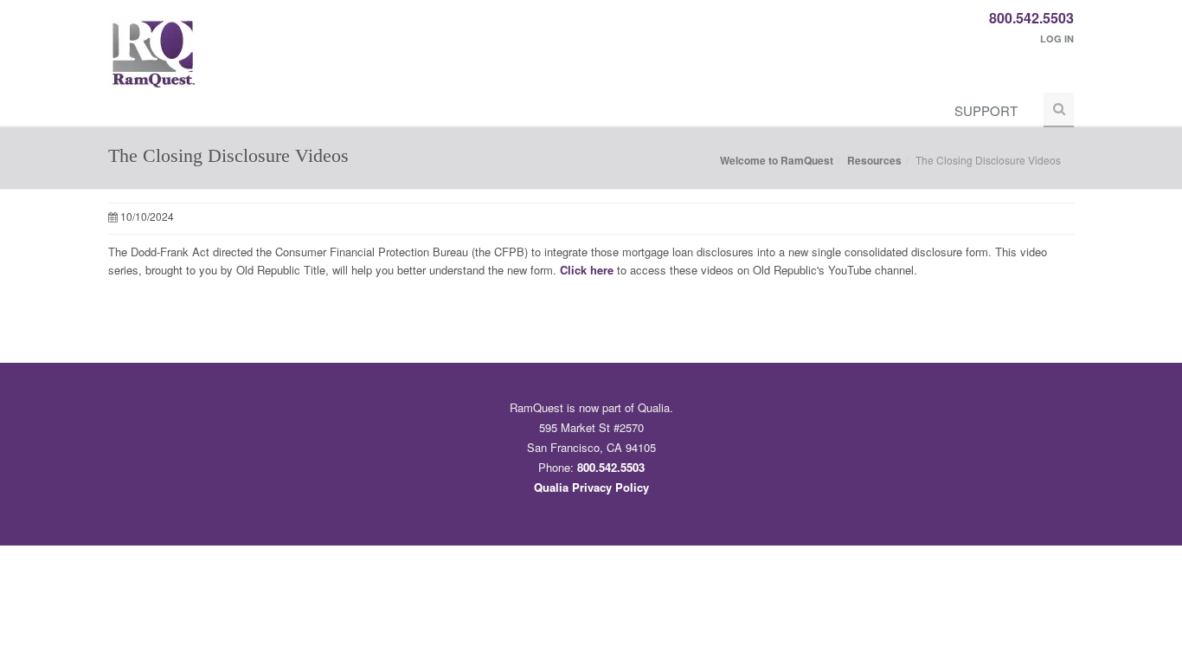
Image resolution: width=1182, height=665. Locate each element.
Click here (586, 269)
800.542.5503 (1031, 18)
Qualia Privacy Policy (591, 487)
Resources (874, 160)
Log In (1057, 38)
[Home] (153, 63)
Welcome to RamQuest (776, 160)
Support (986, 110)
